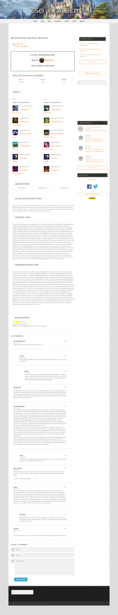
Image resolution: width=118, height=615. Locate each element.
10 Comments (18, 44)
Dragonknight (96, 139)
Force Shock (16, 113)
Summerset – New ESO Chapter (89, 43)
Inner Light (23, 158)
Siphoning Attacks (56, 146)
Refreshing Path (24, 121)
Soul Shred (46, 173)
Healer (16, 46)
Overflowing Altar (25, 146)
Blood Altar (15, 149)
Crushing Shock (24, 109)
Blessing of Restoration (58, 134)
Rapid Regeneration (57, 121)
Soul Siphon (54, 170)
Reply (65, 341)
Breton (49, 60)
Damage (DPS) (88, 130)
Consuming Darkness (18, 173)
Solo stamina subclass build (93, 127)
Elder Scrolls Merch (92, 73)
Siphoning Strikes (48, 149)
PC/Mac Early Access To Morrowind (90, 54)
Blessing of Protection (49, 137)
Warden (101, 141)
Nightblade (24, 46)
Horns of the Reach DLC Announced (90, 49)
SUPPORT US (42, 604)
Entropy (15, 137)
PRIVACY (23, 604)
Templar (105, 130)
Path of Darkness (17, 125)
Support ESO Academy (92, 194)
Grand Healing (47, 113)
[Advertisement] (59, 29)
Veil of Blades (24, 170)
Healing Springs (55, 109)
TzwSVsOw (88, 135)
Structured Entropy (25, 134)
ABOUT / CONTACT (32, 604)
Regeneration (47, 125)
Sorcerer (100, 130)
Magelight (15, 161)
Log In (92, 179)
